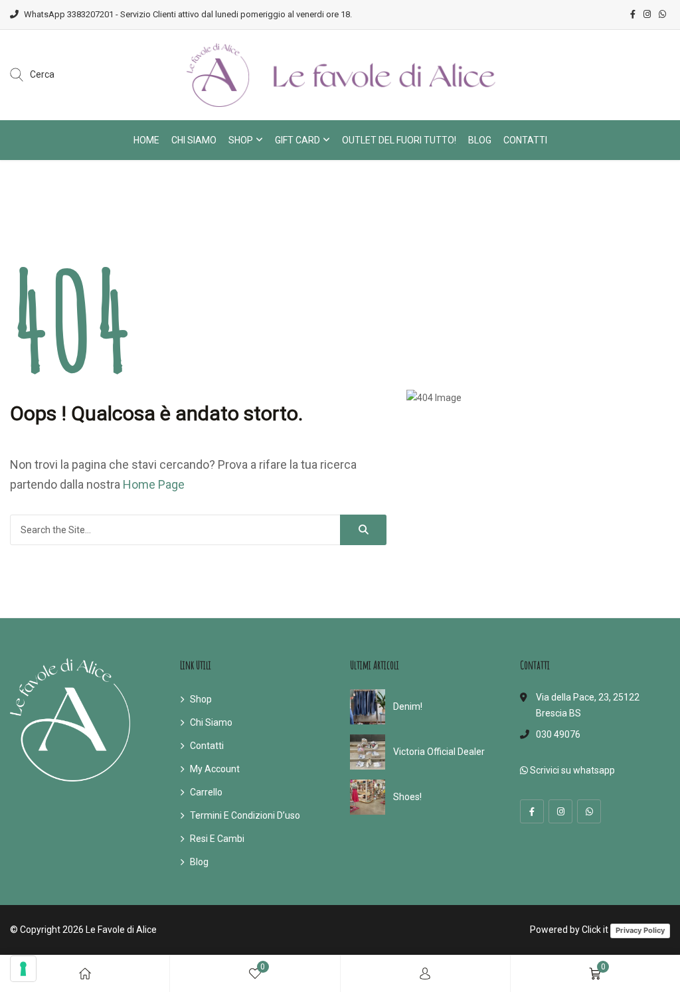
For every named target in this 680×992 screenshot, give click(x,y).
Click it (595, 929)
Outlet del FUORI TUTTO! (399, 140)
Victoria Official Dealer (439, 751)
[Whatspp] (589, 811)
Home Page (154, 484)
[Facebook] (532, 811)
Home (146, 140)
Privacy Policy (640, 930)
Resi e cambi (217, 838)
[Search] (363, 530)
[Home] (85, 973)
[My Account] (425, 973)
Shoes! (407, 796)
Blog (479, 140)
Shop (240, 140)
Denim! (407, 706)
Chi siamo (193, 140)
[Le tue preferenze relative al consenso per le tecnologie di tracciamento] (23, 968)
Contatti (525, 140)
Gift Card (297, 140)
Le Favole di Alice (121, 929)
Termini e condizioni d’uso (245, 815)
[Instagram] (560, 811)
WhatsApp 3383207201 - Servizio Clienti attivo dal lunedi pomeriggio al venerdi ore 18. (188, 14)
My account (215, 769)
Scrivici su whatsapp (571, 770)
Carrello (206, 792)
